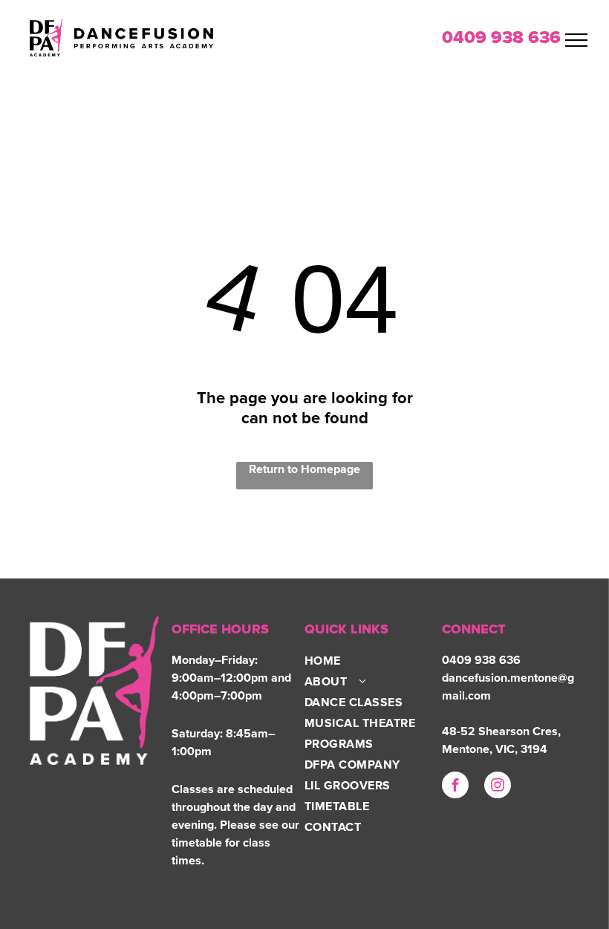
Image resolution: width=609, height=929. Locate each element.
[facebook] (455, 787)
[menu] (576, 40)
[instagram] (497, 787)
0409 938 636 (501, 38)
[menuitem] (364, 661)
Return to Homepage (304, 469)
